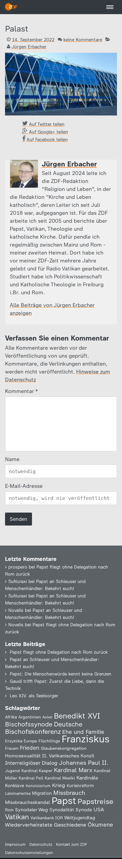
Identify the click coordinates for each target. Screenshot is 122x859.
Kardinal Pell (31, 778)
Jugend (12, 770)
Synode (84, 809)
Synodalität (61, 809)
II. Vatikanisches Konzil (68, 756)
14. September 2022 (33, 39)
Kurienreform (80, 785)
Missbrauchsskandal (27, 802)
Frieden (29, 747)
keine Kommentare (82, 39)
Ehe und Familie (83, 732)
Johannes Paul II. (83, 762)
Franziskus (86, 739)
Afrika (11, 717)
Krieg (58, 785)
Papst (64, 800)
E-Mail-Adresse (24, 486)
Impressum (15, 844)
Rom (9, 809)
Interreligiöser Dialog (31, 763)
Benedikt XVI (77, 715)
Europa (30, 741)
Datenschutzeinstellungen (29, 852)
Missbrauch (69, 792)
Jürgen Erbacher (29, 46)
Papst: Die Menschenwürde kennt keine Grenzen (60, 674)
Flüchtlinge (49, 741)
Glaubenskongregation (63, 748)
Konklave (14, 785)
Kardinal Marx (73, 770)
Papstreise (95, 801)
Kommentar (21, 391)
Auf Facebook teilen (47, 139)
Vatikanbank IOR (46, 817)
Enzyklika (13, 741)
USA (99, 809)
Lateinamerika (17, 793)
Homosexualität (23, 756)
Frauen (11, 748)
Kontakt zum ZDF (71, 844)
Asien (47, 717)
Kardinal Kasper (36, 770)
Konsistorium (38, 785)
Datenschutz (40, 844)
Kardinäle (87, 778)
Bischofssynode (28, 724)
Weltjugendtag (79, 817)
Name (12, 459)
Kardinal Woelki (60, 778)
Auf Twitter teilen (47, 124)
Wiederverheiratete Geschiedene (45, 825)
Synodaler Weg (31, 809)
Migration (42, 793)
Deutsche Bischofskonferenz (43, 728)
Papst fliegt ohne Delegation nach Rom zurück (59, 652)
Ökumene (100, 824)
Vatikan (17, 816)
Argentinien (29, 717)
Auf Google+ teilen (48, 132)
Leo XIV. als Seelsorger (34, 695)
